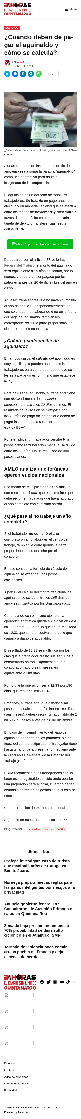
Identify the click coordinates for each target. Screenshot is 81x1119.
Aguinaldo (34, 829)
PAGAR (60, 829)
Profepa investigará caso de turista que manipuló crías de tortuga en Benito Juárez (37, 866)
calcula (48, 829)
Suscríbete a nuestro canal (50, 244)
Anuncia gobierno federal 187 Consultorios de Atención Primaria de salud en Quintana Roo (39, 909)
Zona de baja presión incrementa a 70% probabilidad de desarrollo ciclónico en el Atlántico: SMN (36, 930)
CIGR (20, 61)
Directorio (10, 1063)
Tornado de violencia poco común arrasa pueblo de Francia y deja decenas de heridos (36, 952)
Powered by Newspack (17, 1112)
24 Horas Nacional (50, 808)
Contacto (9, 1070)
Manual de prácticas (16, 1083)
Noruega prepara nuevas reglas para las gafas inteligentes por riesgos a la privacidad (39, 887)
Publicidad (10, 1090)
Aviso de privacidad (16, 1076)
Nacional (11, 27)
